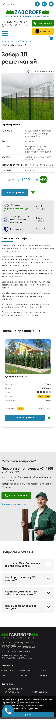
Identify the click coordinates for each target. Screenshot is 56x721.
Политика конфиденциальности (16, 651)
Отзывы (23, 676)
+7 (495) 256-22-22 (14, 22)
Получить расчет (15, 192)
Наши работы (26, 670)
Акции (4, 676)
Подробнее (32, 709)
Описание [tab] (7, 238)
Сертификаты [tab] (24, 238)
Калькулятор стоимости (15, 504)
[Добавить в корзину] (33, 192)
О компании (7, 670)
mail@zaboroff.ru (39, 692)
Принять (28, 714)
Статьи (43, 670)
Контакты (44, 676)
